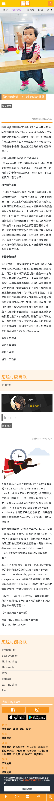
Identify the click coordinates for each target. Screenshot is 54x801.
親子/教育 (6, 106)
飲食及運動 (19, 747)
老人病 (16, 754)
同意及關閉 (27, 788)
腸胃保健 (31, 750)
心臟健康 (20, 750)
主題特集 (29, 10)
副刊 (49, 10)
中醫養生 (43, 747)
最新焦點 (6, 729)
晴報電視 (16, 10)
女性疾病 (6, 754)
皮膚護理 (27, 754)
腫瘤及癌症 (8, 750)
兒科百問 (43, 750)
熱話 (22, 729)
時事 (40, 10)
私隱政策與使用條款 (32, 780)
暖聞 (28, 729)
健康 (5, 10)
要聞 (15, 729)
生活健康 (31, 747)
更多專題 (38, 754)
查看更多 (34, 405)
